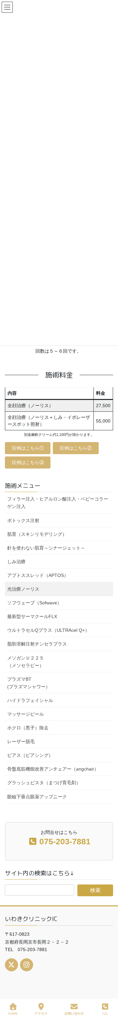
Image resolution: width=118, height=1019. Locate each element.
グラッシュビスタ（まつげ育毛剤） (44, 782)
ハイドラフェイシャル (30, 700)
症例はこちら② (76, 448)
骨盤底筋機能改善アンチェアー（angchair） (53, 769)
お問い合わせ (74, 1013)
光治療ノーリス (23, 589)
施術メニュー (22, 486)
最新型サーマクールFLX (32, 616)
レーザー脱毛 (21, 741)
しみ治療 (16, 561)
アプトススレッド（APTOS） (38, 575)
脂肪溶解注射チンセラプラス (37, 643)
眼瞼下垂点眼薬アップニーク (37, 796)
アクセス (41, 1013)
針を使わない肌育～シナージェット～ (46, 547)
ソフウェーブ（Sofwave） (34, 602)
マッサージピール (25, 714)
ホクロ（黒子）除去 (28, 727)
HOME (13, 1013)
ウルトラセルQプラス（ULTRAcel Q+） (48, 630)
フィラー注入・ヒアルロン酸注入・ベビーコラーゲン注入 (57, 502)
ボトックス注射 (23, 520)
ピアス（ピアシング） (30, 755)
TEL (105, 1013)
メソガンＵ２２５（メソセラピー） (25, 661)
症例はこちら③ (28, 462)
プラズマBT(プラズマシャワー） (28, 683)
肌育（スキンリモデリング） (37, 534)
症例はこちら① (28, 448)
